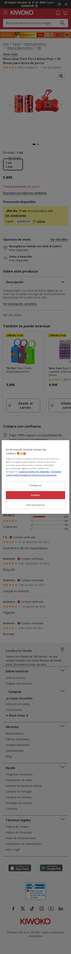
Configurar (35, 485)
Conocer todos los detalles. (34, 471)
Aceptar (35, 495)
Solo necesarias (35, 505)
